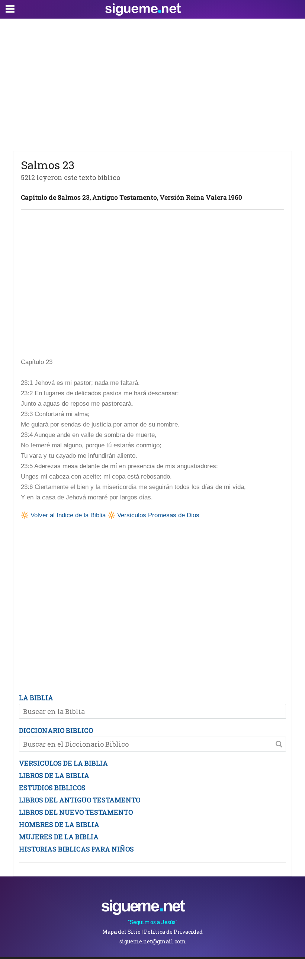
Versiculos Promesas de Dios (158, 515)
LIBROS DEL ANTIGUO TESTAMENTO (79, 799)
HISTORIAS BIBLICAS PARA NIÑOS (76, 848)
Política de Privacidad (173, 931)
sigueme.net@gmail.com (152, 941)
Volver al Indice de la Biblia (68, 515)
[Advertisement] (152, 83)
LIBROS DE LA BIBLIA (54, 775)
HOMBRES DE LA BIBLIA (59, 824)
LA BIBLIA (36, 697)
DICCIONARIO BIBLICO (56, 730)
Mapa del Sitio (121, 931)
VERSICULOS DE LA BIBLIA (63, 763)
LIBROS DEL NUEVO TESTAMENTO (76, 812)
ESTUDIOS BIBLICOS (52, 787)
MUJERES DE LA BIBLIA (59, 836)
